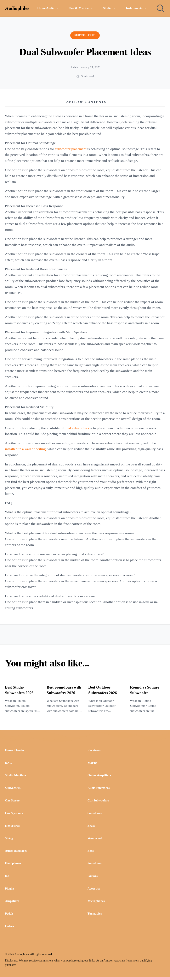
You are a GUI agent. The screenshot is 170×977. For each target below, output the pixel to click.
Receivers (94, 750)
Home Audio (46, 8)
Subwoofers (84, 35)
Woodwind (94, 838)
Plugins (10, 888)
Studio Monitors (15, 775)
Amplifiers (12, 901)
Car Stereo (12, 800)
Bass (90, 850)
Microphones (96, 901)
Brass (91, 825)
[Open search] (160, 8)
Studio (107, 8)
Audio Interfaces (98, 787)
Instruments (134, 8)
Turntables (94, 913)
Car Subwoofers (98, 800)
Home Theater (14, 750)
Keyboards (12, 825)
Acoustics (93, 888)
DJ (7, 876)
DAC (8, 762)
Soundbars (94, 813)
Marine (92, 762)
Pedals (9, 913)
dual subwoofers (77, 428)
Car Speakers (14, 813)
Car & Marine (79, 8)
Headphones (13, 863)
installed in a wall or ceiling (25, 449)
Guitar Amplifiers (99, 775)
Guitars (92, 876)
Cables (9, 926)
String (9, 838)
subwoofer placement (70, 149)
